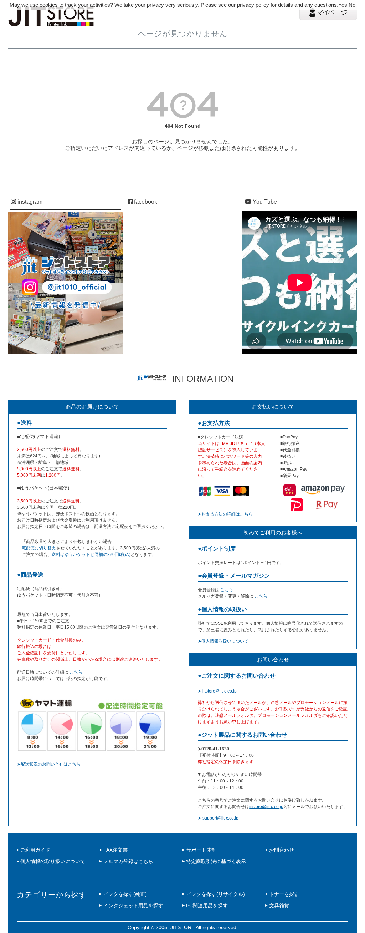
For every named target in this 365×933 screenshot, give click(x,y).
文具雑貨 (279, 905)
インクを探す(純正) (125, 894)
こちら (76, 672)
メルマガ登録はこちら (128, 861)
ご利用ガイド (35, 850)
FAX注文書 (115, 850)
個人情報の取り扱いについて (52, 861)
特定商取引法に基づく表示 (216, 861)
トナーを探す (284, 894)
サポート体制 (201, 850)
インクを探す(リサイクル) (215, 894)
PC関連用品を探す (207, 905)
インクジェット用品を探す (133, 905)
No (352, 5)
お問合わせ (281, 850)
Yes (342, 5)
